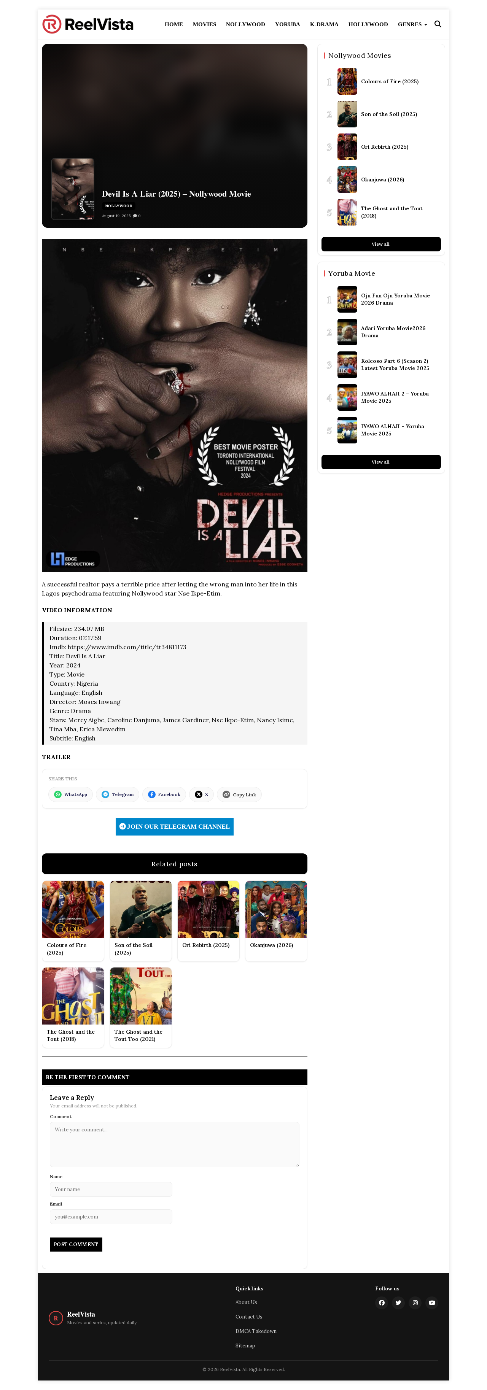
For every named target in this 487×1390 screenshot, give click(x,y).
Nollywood (245, 24)
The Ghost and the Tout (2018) (392, 212)
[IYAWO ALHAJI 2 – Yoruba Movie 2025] (347, 397)
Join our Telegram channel (178, 826)
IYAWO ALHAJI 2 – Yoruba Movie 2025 (395, 397)
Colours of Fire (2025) (390, 81)
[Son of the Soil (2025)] (347, 114)
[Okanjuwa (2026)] (347, 179)
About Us (246, 1302)
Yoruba (287, 24)
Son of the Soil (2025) (389, 113)
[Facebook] (381, 1302)
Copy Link (244, 794)
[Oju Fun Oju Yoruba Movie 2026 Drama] (347, 299)
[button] (437, 24)
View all (381, 244)
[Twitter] (398, 1302)
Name (56, 1176)
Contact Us (249, 1317)
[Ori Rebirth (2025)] (347, 146)
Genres (410, 24)
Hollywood (368, 24)
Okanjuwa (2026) (382, 179)
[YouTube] (431, 1302)
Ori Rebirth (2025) (384, 146)
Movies (204, 24)
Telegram (123, 794)
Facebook (169, 794)
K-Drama (324, 24)
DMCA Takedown (256, 1331)
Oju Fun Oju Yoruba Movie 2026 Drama (395, 299)
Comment (61, 1116)
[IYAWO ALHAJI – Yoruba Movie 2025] (347, 430)
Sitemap (245, 1345)
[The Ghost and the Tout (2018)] (347, 212)
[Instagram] (415, 1302)
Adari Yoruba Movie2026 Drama (393, 331)
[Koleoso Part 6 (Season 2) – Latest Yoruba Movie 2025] (347, 364)
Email (56, 1204)
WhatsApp (75, 794)
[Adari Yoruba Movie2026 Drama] (347, 332)
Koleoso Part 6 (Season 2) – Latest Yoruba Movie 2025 (397, 364)
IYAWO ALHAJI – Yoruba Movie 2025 (392, 430)
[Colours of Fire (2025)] (347, 81)
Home (174, 24)
